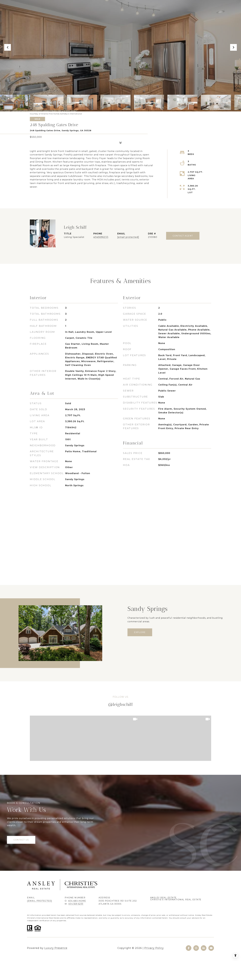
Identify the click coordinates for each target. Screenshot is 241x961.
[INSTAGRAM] (196, 948)
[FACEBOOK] (188, 948)
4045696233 (100, 237)
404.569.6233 (75, 904)
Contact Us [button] (21, 840)
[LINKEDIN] (203, 948)
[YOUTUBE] (211, 948)
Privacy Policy (154, 948)
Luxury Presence (55, 948)
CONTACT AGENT (183, 236)
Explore (140, 632)
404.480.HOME (77, 901)
